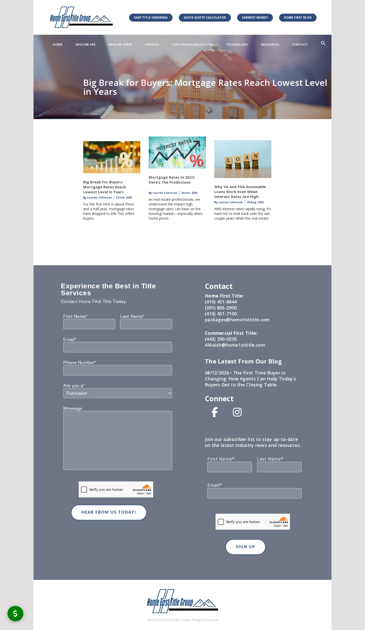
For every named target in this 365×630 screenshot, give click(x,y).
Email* (69, 339)
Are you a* (74, 385)
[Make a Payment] (15, 613)
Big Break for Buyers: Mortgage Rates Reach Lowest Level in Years (104, 186)
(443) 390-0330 (221, 339)
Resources (270, 44)
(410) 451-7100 (221, 314)
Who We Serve (120, 44)
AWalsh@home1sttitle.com (235, 345)
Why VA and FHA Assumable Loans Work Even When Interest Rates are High (240, 191)
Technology (237, 44)
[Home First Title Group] (81, 17)
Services (152, 44)
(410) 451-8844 (221, 302)
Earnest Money (255, 17)
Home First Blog (298, 17)
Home (58, 44)
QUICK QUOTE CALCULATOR (205, 17)
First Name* (75, 316)
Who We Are (85, 44)
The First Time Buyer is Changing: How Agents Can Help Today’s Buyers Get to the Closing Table (250, 379)
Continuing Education (192, 44)
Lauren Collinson (99, 197)
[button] (323, 43)
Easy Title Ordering (151, 17)
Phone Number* (79, 362)
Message (72, 408)
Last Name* (132, 316)
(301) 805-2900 (221, 308)
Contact (300, 44)
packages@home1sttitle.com (237, 320)
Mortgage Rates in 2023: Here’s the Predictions (172, 180)
